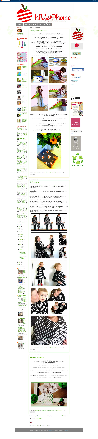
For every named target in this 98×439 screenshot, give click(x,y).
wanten (25, 217)
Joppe (23, 156)
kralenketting (22, 168)
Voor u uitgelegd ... (30, 24)
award (25, 128)
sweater (23, 202)
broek (26, 135)
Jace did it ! (21, 342)
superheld (23, 201)
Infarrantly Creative (20, 286)
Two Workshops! (24, 313)
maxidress (19, 180)
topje (24, 208)
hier (63, 50)
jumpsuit (24, 157)
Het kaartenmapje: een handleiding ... (24, 74)
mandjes (22, 178)
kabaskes (19, 161)
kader (26, 161)
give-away (21, 148)
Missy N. (20, 327)
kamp (25, 162)
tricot (26, 209)
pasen (24, 185)
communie (22, 142)
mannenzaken (19, 179)
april (20, 246)
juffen (18, 157)
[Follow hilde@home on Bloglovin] (76, 77)
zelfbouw (18, 222)
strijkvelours (23, 200)
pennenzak (19, 186)
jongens (25, 155)
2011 (19, 264)
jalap (24, 153)
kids (34, 176)
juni (20, 242)
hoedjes (25, 151)
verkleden (23, 214)
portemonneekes (20, 191)
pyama (20, 192)
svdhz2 (18, 202)
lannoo (26, 171)
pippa (24, 187)
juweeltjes (19, 160)
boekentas (18, 133)
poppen (23, 188)
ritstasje (18, 193)
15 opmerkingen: (58, 410)
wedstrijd (23, 218)
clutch (26, 141)
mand (26, 177)
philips (18, 187)
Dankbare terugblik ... (37, 357)
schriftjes (23, 195)
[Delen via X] (32, 174)
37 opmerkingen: (58, 347)
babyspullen (20, 129)
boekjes (25, 133)
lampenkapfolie (20, 171)
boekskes (25, 134)
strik (18, 201)
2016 (19, 228)
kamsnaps (18, 163)
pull (26, 191)
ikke (24, 152)
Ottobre (26, 183)
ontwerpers (20, 183)
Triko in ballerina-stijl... (24, 97)
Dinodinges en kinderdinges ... (39, 31)
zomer (23, 222)
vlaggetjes (19, 217)
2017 (19, 226)
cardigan (20, 141)
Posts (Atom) (39, 418)
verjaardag (24, 213)
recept (24, 192)
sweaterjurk (19, 203)
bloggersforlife (22, 132)
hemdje (19, 151)
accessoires (19, 128)
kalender (20, 162)
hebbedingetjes (20, 150)
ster (18, 200)
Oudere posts (64, 415)
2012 (19, 262)
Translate (75, 134)
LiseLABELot (20, 335)
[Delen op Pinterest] (34, 174)
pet (24, 186)
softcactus (19, 199)
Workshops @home (44, 24)
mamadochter (21, 177)
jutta (19, 158)
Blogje (20, 24)
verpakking (19, 215)
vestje (18, 216)
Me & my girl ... (34, 182)
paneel (20, 184)
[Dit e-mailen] (30, 174)
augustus (21, 239)
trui (20, 210)
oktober (21, 236)
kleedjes (38, 351)
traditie (41, 185)
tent (20, 207)
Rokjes (25, 193)
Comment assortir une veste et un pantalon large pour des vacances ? (22, 330)
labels (24, 169)
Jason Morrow (51, 430)
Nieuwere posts (34, 415)
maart (20, 247)
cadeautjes (21, 138)
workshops (19, 221)
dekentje (25, 143)
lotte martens (23, 176)
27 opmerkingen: (58, 172)
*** (22, 90)
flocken (19, 146)
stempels (24, 199)
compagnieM (19, 143)
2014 (19, 231)
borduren (21, 135)
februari (21, 249)
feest (34, 351)
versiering (24, 215)
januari (21, 251)
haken (24, 149)
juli (20, 241)
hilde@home (20, 33)
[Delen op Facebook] (33, 174)
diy (20, 144)
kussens (18, 169)
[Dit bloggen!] (31, 174)
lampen (19, 170)
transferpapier (19, 209)
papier (18, 185)
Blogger (66, 430)
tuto (26, 210)
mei (20, 244)
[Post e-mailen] (63, 172)
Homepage (49, 415)
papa (24, 184)
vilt (24, 216)
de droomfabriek (21, 318)
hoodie (20, 152)
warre (37, 176)
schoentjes (23, 194)
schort (18, 195)
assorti (54, 185)
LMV (26, 175)
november (21, 234)
